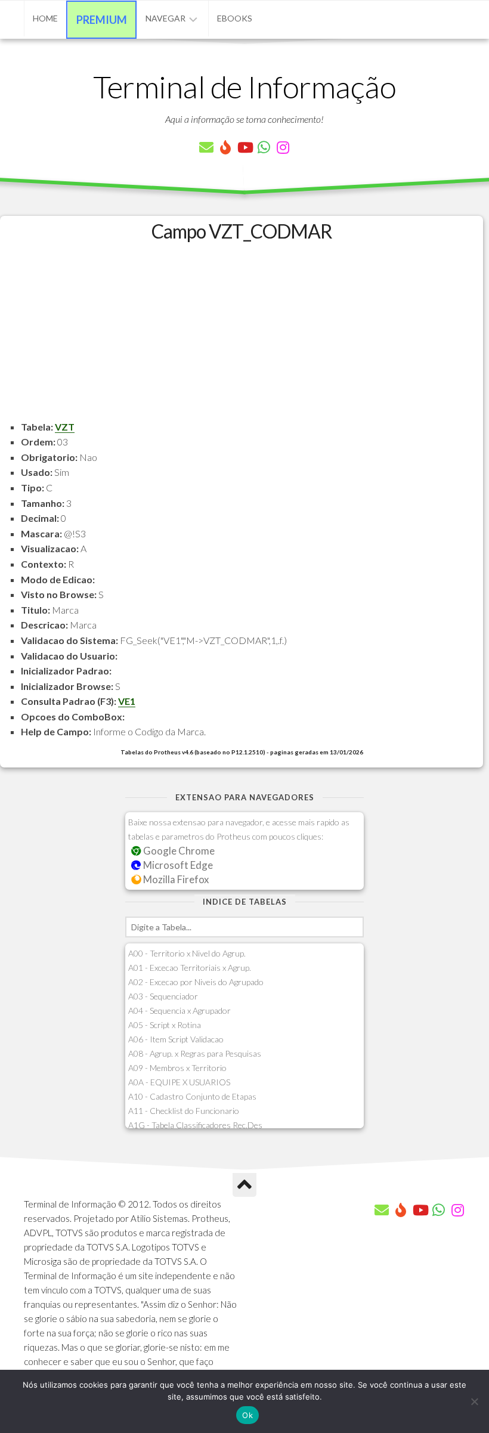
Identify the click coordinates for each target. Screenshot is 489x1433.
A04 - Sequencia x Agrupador (179, 1010)
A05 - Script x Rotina (164, 1025)
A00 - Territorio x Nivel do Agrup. (187, 953)
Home (45, 18)
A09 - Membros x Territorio (177, 1068)
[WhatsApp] (263, 147)
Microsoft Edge (177, 865)
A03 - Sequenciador (163, 996)
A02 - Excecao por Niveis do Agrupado (196, 982)
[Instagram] (283, 147)
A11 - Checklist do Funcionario (183, 1111)
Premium (101, 20)
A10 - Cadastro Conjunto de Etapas (192, 1096)
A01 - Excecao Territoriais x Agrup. (189, 967)
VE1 (126, 701)
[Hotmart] (225, 147)
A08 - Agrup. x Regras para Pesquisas (194, 1053)
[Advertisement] (241, 335)
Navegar (165, 18)
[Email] (206, 147)
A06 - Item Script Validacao (176, 1039)
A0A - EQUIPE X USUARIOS (179, 1082)
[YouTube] (244, 147)
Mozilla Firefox (175, 879)
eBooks (234, 18)
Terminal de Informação (244, 86)
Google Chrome (178, 850)
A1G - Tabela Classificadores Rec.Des (195, 1125)
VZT (65, 426)
